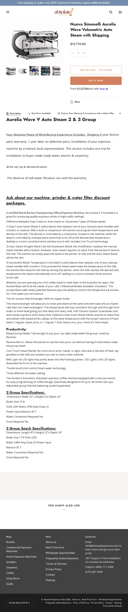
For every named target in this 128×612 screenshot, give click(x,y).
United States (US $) (18, 602)
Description (15, 113)
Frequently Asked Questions (62, 558)
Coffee (10, 573)
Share (77, 101)
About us (51, 542)
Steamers (11, 567)
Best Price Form (55, 547)
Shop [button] (8, 536)
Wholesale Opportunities (60, 553)
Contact (50, 574)
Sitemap (50, 580)
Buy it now (96, 80)
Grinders (11, 562)
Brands (10, 542)
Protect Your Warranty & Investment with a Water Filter (87, 113)
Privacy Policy (53, 569)
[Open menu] (11, 12)
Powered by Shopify (112, 605)
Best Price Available (41, 113)
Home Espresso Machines (21, 556)
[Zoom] (35, 43)
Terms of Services (56, 563)
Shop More (12, 578)
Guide (9, 584)
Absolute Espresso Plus (54, 599)
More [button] (48, 536)
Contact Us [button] (90, 536)
